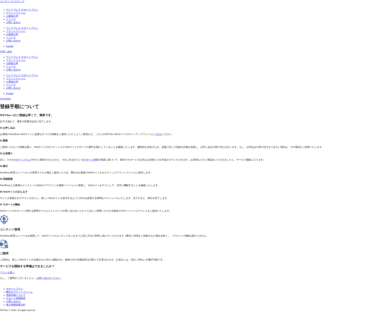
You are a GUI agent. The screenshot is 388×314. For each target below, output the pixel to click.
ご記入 (158, 134)
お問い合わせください (48, 278)
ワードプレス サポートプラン (22, 9)
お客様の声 (12, 16)
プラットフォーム (15, 13)
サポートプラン (21, 159)
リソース (11, 19)
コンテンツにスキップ (12, 1)
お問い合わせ (13, 22)
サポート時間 (91, 159)
